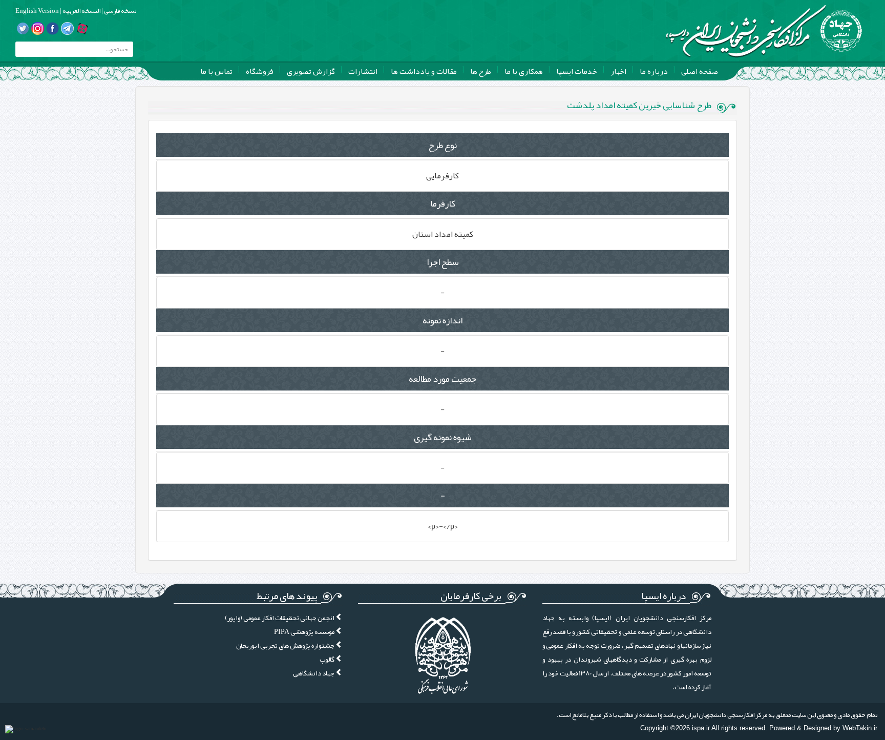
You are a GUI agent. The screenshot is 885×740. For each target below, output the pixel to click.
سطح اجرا (443, 262)
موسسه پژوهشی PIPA (304, 632)
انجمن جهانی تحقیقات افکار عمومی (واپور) (280, 618)
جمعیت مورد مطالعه (442, 378)
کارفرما (442, 203)
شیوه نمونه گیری (443, 437)
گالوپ (327, 659)
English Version (37, 10)
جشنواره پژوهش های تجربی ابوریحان (285, 645)
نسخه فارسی (119, 10)
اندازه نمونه (442, 320)
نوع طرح (442, 145)
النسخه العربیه (80, 10)
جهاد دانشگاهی (314, 673)
